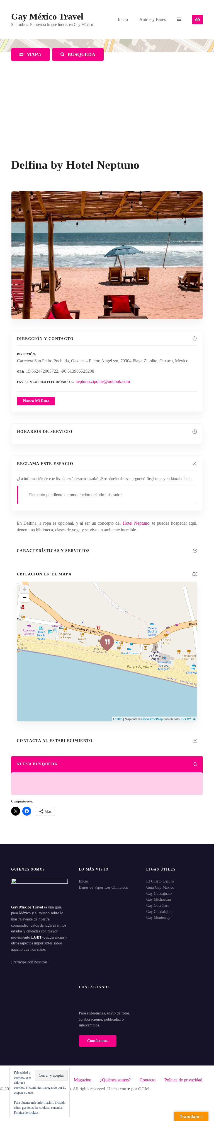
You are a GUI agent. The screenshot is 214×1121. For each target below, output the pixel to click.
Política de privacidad (183, 1079)
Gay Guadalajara (159, 911)
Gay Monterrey (158, 917)
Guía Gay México (160, 887)
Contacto (147, 1079)
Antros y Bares (152, 19)
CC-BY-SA (188, 719)
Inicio (123, 19)
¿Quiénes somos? (115, 1079)
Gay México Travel (47, 16)
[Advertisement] (107, 116)
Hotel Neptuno (136, 523)
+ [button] (24, 589)
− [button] (24, 597)
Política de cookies (26, 1113)
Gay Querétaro (157, 905)
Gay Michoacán (158, 899)
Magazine (82, 1079)
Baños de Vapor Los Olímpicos (103, 887)
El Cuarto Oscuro (160, 881)
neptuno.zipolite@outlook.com (103, 381)
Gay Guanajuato (159, 893)
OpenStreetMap (152, 719)
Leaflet (117, 719)
